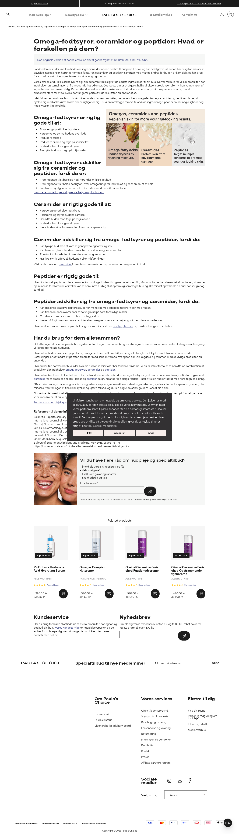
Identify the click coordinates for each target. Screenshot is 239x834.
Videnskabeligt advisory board (112, 725)
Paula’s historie (103, 720)
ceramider (65, 264)
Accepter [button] (119, 433)
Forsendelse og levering (156, 728)
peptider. (110, 369)
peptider (92, 379)
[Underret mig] (109, 593)
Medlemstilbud (197, 730)
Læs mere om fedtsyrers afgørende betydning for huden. (69, 192)
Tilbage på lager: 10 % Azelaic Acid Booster (199, 3)
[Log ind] (222, 14)
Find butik (147, 745)
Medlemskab (162, 14)
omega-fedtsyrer (76, 369)
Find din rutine (196, 710)
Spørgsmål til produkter (155, 716)
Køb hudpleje (39, 15)
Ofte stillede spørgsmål (155, 710)
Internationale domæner (156, 739)
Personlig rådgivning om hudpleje (202, 717)
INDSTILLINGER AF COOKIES (94, 823)
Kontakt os (190, 14)
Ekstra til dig (201, 698)
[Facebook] (190, 780)
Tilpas (88, 432)
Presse (145, 757)
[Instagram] (169, 781)
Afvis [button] (151, 433)
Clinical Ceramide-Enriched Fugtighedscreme (142, 568)
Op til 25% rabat (39, 3)
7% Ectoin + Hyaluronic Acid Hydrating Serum (49, 568)
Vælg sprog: (149, 794)
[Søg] (8, 14)
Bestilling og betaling (153, 722)
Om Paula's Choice (106, 700)
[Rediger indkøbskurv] (230, 14)
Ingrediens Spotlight (55, 26)
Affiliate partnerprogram (156, 762)
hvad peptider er (123, 326)
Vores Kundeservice (67, 627)
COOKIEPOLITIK (70, 823)
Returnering (148, 733)
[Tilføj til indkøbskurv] (63, 593)
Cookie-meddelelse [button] (105, 426)
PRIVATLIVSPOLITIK (50, 823)
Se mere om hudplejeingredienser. (55, 402)
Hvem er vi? (101, 714)
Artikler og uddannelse (29, 26)
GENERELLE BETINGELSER (26, 823)
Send (216, 663)
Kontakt (145, 751)
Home (12, 26)
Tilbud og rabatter (199, 724)
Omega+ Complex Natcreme (92, 568)
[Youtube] (180, 781)
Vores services (156, 698)
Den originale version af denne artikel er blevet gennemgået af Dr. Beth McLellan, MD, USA (92, 60)
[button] (228, 823)
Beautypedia (74, 15)
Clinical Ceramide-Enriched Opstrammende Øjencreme (187, 570)
